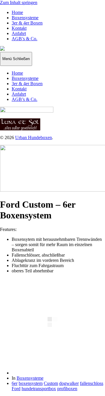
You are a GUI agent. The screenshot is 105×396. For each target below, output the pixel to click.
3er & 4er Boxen (27, 22)
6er (15, 383)
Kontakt (19, 28)
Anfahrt (19, 33)
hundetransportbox (39, 388)
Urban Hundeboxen (33, 137)
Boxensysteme (25, 17)
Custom (51, 383)
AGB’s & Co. (24, 38)
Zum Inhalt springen (18, 2)
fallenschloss (91, 383)
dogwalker (69, 383)
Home (17, 12)
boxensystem (31, 383)
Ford (16, 388)
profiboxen (67, 388)
